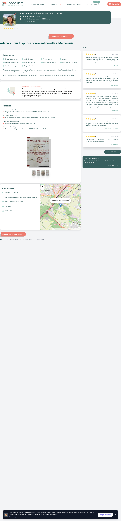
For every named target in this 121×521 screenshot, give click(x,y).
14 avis (16, 28)
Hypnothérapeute (12, 239)
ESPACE (56, 4)
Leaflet (53, 229)
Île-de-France (27, 239)
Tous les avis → (112, 152)
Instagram (8, 211)
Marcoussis (40, 239)
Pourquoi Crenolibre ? (37, 4)
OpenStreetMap (65, 229)
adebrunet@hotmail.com (14, 202)
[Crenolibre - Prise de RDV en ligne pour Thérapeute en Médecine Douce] (13, 4)
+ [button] (42, 186)
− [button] (42, 189)
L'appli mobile (93, 4)
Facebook (8, 206)
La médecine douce (74, 4)
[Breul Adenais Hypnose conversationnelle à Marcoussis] (9, 20)
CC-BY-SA (77, 229)
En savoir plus (13, 517)
